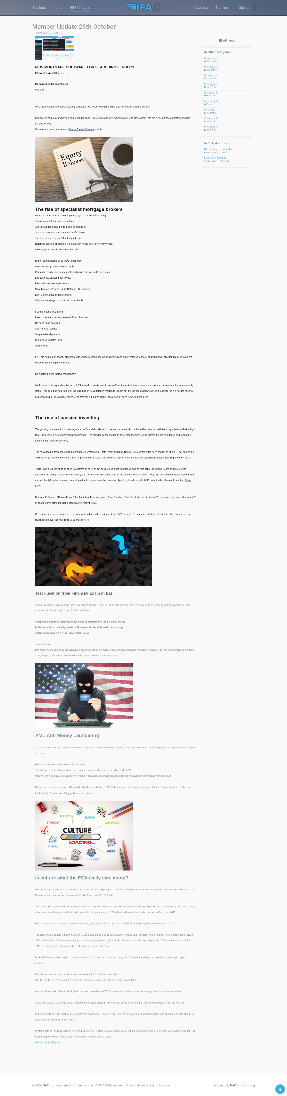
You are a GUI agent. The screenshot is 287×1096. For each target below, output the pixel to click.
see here (40, 89)
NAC (233, 1085)
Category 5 (211, 92)
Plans (57, 7)
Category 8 (211, 118)
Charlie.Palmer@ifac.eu (81, 129)
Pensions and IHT (215, 158)
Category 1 (211, 58)
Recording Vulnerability (218, 149)
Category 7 (211, 110)
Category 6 (211, 101)
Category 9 (211, 127)
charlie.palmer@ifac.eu (47, 1042)
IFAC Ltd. (49, 1085)
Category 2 (211, 67)
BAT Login (82, 7)
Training (221, 7)
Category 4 (211, 84)
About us (201, 7)
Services (39, 7)
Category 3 (211, 75)
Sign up (244, 7)
